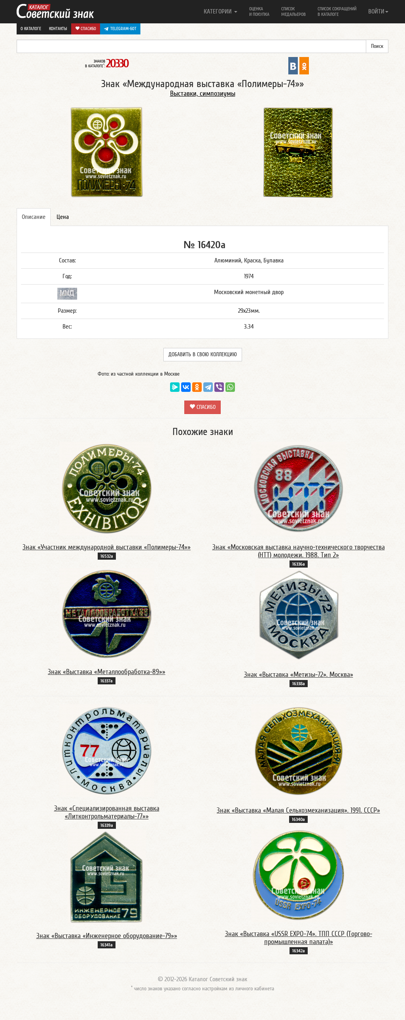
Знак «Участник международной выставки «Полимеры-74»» (107, 547)
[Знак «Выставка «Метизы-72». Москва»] (298, 615)
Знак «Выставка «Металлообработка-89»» (106, 672)
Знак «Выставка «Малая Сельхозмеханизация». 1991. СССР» (298, 810)
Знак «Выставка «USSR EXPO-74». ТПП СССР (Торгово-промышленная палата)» (298, 938)
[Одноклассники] (197, 387)
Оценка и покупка (259, 11)
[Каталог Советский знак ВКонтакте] (293, 65)
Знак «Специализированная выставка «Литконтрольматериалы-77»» (106, 812)
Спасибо (87, 28)
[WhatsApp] (230, 387)
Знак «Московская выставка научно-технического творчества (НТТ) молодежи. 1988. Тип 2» (298, 551)
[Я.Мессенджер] (175, 387)
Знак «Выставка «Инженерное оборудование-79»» (106, 936)
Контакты (58, 28)
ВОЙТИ (376, 11)
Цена (63, 216)
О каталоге (31, 28)
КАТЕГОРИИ (218, 11)
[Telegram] (208, 387)
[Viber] (219, 387)
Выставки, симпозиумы (202, 93)
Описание (33, 216)
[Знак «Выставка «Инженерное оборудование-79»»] (107, 876)
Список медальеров (293, 11)
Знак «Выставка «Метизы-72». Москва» (298, 675)
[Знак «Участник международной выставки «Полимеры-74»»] (106, 488)
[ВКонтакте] (186, 387)
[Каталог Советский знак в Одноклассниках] (304, 65)
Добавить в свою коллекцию (202, 354)
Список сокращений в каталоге (337, 11)
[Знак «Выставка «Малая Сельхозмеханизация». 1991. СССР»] (298, 751)
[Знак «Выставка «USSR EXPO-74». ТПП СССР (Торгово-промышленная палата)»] (298, 875)
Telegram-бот (123, 28)
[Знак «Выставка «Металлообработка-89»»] (106, 613)
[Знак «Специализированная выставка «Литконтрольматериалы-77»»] (106, 750)
